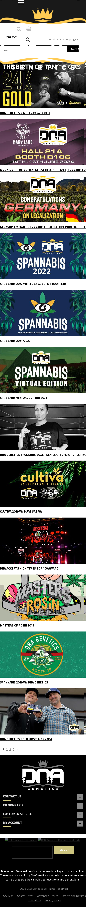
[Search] (28, 39)
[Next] (17, 749)
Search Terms (25, 896)
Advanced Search (47, 896)
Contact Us (34, 900)
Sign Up (64, 850)
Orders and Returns (74, 896)
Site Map (8, 896)
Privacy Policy (53, 900)
